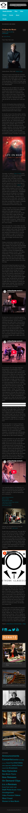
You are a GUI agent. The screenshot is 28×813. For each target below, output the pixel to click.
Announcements (10, 755)
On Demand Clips (17, 623)
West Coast (7, 798)
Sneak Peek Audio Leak (9, 787)
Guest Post (10, 763)
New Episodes (9, 770)
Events (11, 15)
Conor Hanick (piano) (7, 505)
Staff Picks (7, 789)
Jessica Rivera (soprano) (7, 497)
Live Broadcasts (11, 768)
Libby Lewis (14, 528)
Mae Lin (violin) (5, 499)
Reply (24, 623)
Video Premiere (8, 795)
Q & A (4, 784)
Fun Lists (21, 760)
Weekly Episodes (7, 11)
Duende (19, 185)
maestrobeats (5, 33)
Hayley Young (19, 71)
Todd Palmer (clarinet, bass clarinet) (10, 502)
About (17, 15)
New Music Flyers (9, 774)
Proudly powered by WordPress (14, 810)
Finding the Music (9, 29)
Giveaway (4, 763)
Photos (4, 15)
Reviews (12, 784)
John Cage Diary (6, 765)
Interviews (18, 762)
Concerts (7, 759)
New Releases (9, 777)
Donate (4, 19)
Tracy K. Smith (17, 173)
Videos (17, 795)
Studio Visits (16, 790)
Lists (3, 768)
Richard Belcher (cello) (7, 500)
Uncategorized (8, 792)
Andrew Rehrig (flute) (7, 503)
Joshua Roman (7, 36)
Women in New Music (10, 801)
